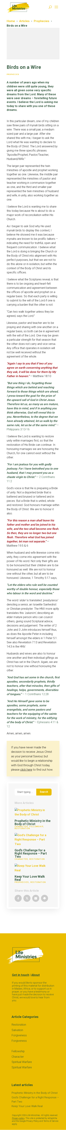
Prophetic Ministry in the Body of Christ (33, 822)
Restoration (22, 828)
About (35, 975)
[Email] (35, 898)
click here (26, 769)
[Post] (26, 898)
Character (21, 827)
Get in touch (20, 975)
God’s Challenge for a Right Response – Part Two (31, 853)
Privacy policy (18, 1118)
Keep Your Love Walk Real (30, 878)
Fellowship (36, 827)
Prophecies (13, 74)
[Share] (18, 898)
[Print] (44, 898)
